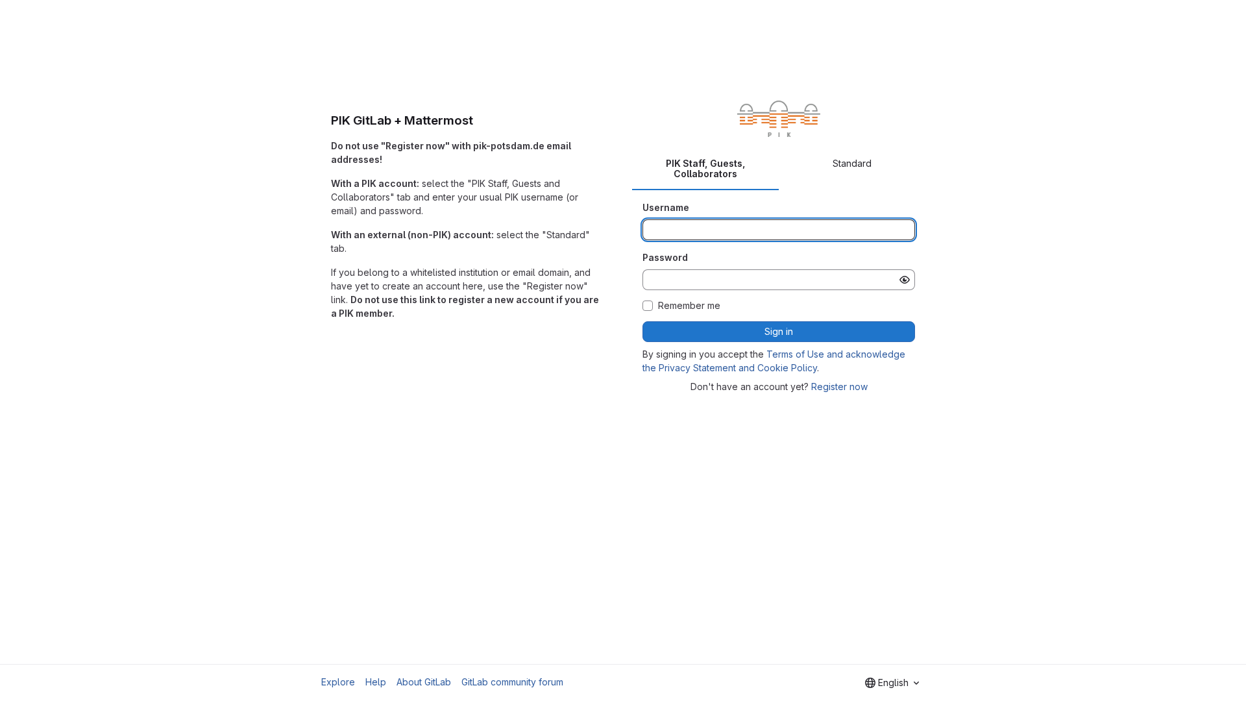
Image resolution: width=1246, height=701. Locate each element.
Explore (338, 681)
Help (375, 681)
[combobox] (892, 683)
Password (665, 257)
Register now (839, 386)
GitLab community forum (512, 681)
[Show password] (904, 279)
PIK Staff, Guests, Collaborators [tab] (706, 168)
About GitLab (424, 681)
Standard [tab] (852, 163)
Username (665, 207)
